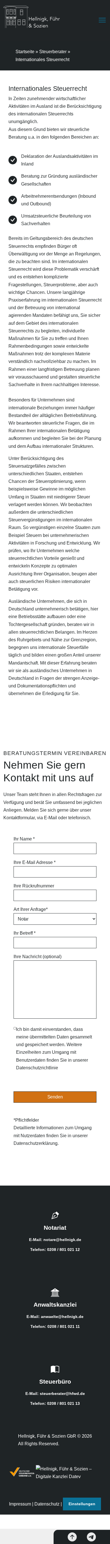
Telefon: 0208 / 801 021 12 (55, 1249)
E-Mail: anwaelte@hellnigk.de (55, 1316)
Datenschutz (47, 1504)
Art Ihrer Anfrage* (31, 909)
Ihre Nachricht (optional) (37, 956)
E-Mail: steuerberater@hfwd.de (55, 1393)
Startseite (25, 51)
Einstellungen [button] (82, 1504)
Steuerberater (53, 51)
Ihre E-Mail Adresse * (35, 862)
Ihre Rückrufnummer (34, 885)
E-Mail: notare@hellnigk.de (55, 1239)
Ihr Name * (24, 838)
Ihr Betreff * (25, 933)
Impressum (20, 1504)
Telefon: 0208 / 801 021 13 (55, 1403)
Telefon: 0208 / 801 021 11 (55, 1326)
